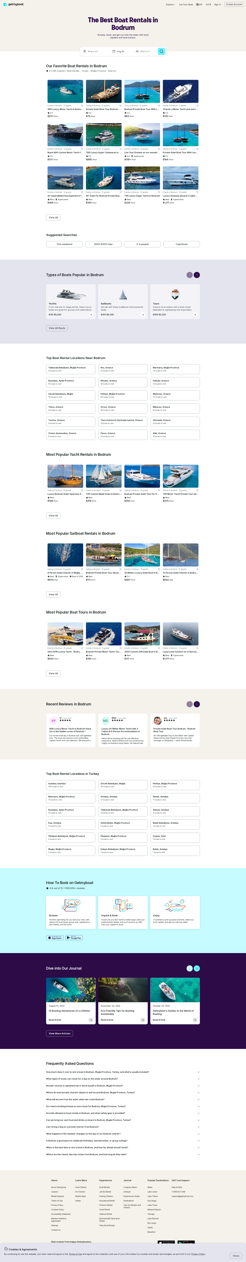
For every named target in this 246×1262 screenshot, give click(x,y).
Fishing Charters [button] (106, 1196)
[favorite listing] (82, 106)
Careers (54, 1192)
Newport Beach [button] (154, 1209)
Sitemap (54, 1225)
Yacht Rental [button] (104, 1209)
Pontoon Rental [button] (105, 1205)
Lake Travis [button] (152, 1205)
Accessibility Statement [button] (61, 1214)
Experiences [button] (105, 1180)
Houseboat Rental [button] (107, 1201)
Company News (130, 1187)
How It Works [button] (80, 1187)
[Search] (161, 51)
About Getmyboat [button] (58, 1187)
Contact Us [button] (55, 1230)
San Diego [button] (152, 1201)
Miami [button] (150, 1187)
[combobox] (95, 51)
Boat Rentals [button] (104, 1187)
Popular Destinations (158, 1180)
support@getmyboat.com (182, 1196)
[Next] (197, 275)
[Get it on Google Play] (74, 938)
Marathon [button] (152, 1232)
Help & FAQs (177, 1187)
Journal (127, 1180)
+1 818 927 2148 (178, 1192)
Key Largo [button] (152, 1223)
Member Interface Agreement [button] (58, 1219)
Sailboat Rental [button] (105, 1214)
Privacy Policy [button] (198, 1254)
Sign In (217, 4)
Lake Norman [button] (153, 1218)
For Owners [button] (80, 1192)
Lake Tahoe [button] (153, 1196)
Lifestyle (127, 1192)
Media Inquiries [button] (57, 1196)
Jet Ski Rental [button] (105, 1192)
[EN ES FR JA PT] (199, 4)
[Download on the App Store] (54, 938)
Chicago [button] (151, 1214)
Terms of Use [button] (75, 1254)
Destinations (129, 1201)
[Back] (190, 275)
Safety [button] (78, 1201)
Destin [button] (150, 1227)
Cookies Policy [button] (57, 1209)
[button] (186, 4)
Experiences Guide (132, 1196)
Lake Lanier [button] (152, 1192)
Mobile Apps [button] (80, 1196)
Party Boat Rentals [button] (107, 1225)
